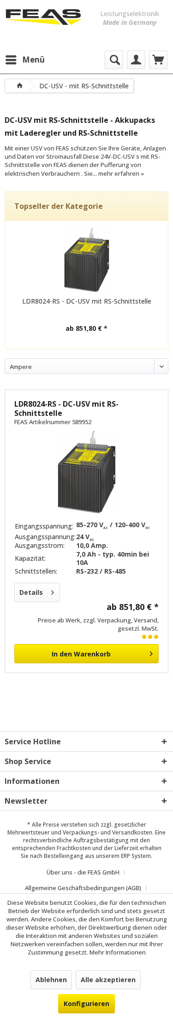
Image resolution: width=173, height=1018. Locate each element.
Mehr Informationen (117, 952)
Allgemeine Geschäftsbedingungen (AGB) (83, 888)
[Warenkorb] (158, 60)
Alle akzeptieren (108, 979)
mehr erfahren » (121, 173)
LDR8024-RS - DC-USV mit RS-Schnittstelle (86, 301)
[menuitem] (24, 60)
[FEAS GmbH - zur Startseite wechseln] (43, 23)
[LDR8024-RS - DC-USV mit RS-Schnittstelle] (86, 260)
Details (31, 592)
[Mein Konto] (136, 60)
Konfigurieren (86, 1003)
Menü (33, 59)
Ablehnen (51, 979)
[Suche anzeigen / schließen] (114, 60)
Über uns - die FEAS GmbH (83, 872)
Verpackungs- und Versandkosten (107, 832)
